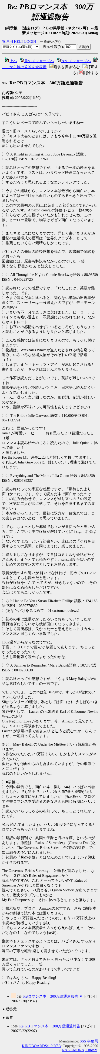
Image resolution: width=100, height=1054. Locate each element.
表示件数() (53, 47)
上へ (13, 61)
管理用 (7, 41)
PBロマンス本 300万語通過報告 (50, 996)
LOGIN (30, 41)
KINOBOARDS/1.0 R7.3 (41, 1046)
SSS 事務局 (89, 1041)
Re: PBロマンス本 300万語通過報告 (49, 1026)
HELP (18, 41)
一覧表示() (50, 41)
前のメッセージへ (39, 61)
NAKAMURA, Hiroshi (79, 1050)
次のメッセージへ (76, 61)
